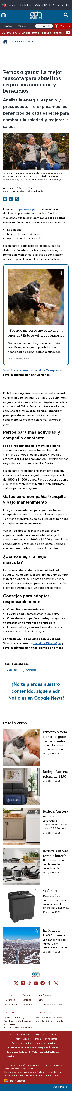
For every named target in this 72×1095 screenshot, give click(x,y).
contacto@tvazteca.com (49, 1017)
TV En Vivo (64, 26)
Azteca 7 (58, 5)
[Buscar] (67, 15)
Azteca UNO (42, 5)
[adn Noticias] (36, 15)
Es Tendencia (17, 41)
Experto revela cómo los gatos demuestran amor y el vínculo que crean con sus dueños (55, 734)
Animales (31, 670)
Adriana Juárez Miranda (30, 191)
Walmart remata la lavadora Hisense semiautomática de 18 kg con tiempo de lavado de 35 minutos (55, 892)
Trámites (6, 26)
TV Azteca (26, 5)
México (22, 26)
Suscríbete (44, 26)
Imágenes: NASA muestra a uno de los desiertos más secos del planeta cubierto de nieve (55, 932)
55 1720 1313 (42, 1021)
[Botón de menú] (3, 15)
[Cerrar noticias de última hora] (68, 32)
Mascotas (12, 670)
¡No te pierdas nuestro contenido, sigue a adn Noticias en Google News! (36, 691)
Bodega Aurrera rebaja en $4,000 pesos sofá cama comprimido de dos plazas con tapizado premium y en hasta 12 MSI (56, 773)
